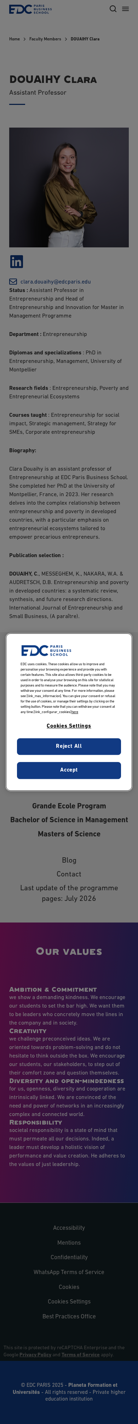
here (74, 712)
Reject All (69, 746)
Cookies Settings (69, 726)
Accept (69, 770)
